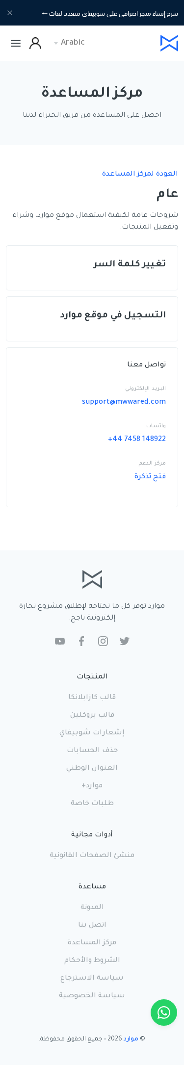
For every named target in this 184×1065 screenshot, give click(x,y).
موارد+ (92, 786)
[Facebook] (81, 642)
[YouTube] (60, 642)
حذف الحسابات (92, 751)
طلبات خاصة (92, 804)
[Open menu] (16, 43)
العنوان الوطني (92, 769)
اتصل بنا (92, 926)
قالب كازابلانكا (92, 698)
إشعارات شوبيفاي (92, 733)
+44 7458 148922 (137, 440)
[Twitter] (125, 642)
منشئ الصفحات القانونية (92, 856)
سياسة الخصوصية (92, 996)
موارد (131, 1039)
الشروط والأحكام (92, 961)
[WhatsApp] (164, 1012)
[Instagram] (103, 642)
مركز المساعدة (92, 943)
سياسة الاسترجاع (92, 979)
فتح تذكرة (150, 477)
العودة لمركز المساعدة (140, 175)
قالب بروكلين (92, 716)
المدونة (92, 908)
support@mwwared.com (124, 403)
